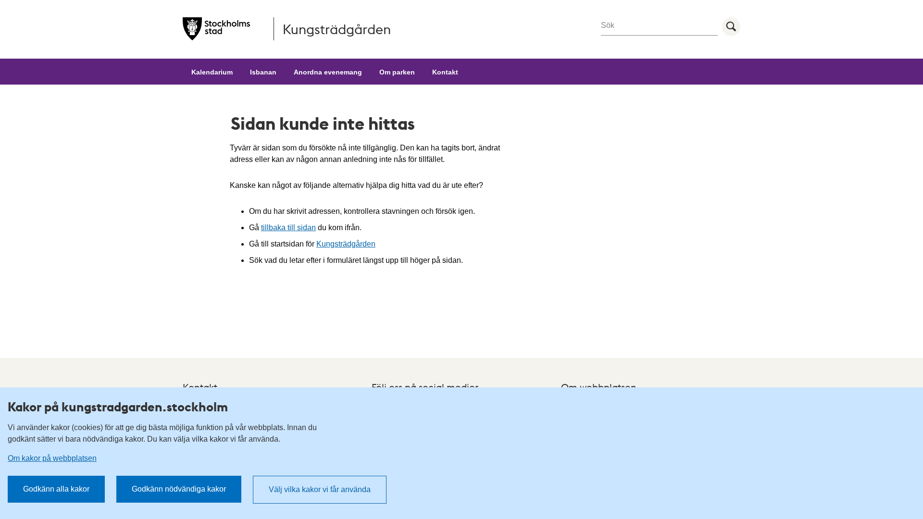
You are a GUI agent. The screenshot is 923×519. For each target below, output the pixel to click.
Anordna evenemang (328, 72)
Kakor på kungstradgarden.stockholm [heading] (118, 406)
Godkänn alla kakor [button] (56, 489)
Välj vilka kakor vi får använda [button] (320, 489)
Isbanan (263, 72)
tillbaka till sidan (288, 227)
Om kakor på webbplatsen (52, 458)
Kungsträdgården (345, 244)
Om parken (397, 72)
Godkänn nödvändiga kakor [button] (179, 489)
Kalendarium (212, 72)
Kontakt (445, 72)
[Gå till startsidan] (216, 28)
